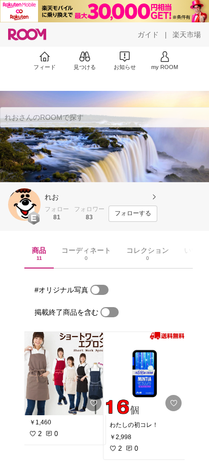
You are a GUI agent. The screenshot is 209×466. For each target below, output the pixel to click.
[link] (64, 373)
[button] (24, 204)
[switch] (99, 290)
